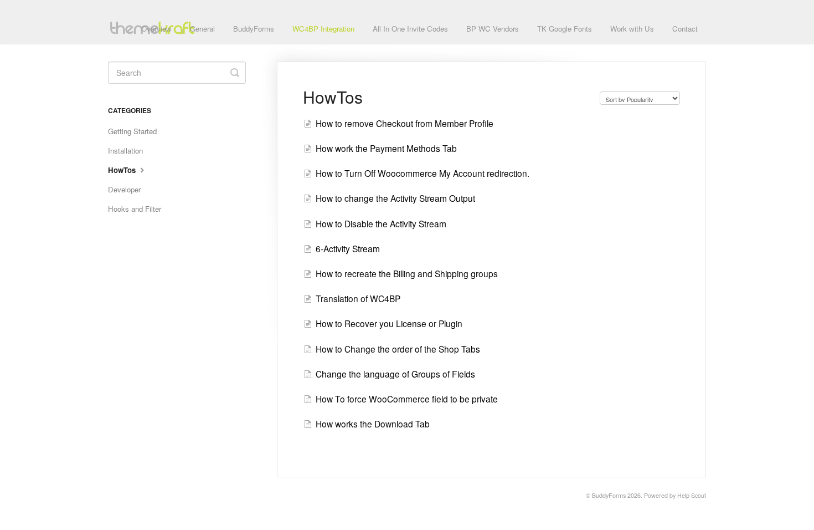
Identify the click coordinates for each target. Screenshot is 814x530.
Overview (156, 28)
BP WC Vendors (492, 28)
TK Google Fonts (564, 28)
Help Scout (691, 495)
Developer (124, 189)
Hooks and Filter (134, 208)
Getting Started (132, 131)
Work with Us (632, 28)
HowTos (123, 170)
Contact (685, 28)
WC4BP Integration (323, 28)
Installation (125, 150)
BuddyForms (253, 28)
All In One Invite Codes (410, 28)
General (202, 28)
